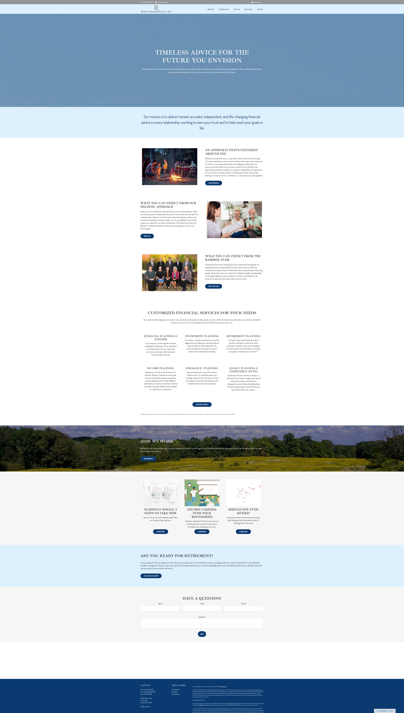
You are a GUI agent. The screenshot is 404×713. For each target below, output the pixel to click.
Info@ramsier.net (162, 2)
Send (202, 634)
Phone (243, 603)
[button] (211, 9)
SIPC (204, 705)
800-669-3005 (150, 692)
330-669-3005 (147, 2)
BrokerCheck (223, 686)
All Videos (174, 692)
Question (202, 617)
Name (160, 603)
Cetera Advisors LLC (232, 703)
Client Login (257, 2)
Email (202, 603)
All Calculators (176, 694)
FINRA (200, 705)
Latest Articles (176, 689)
